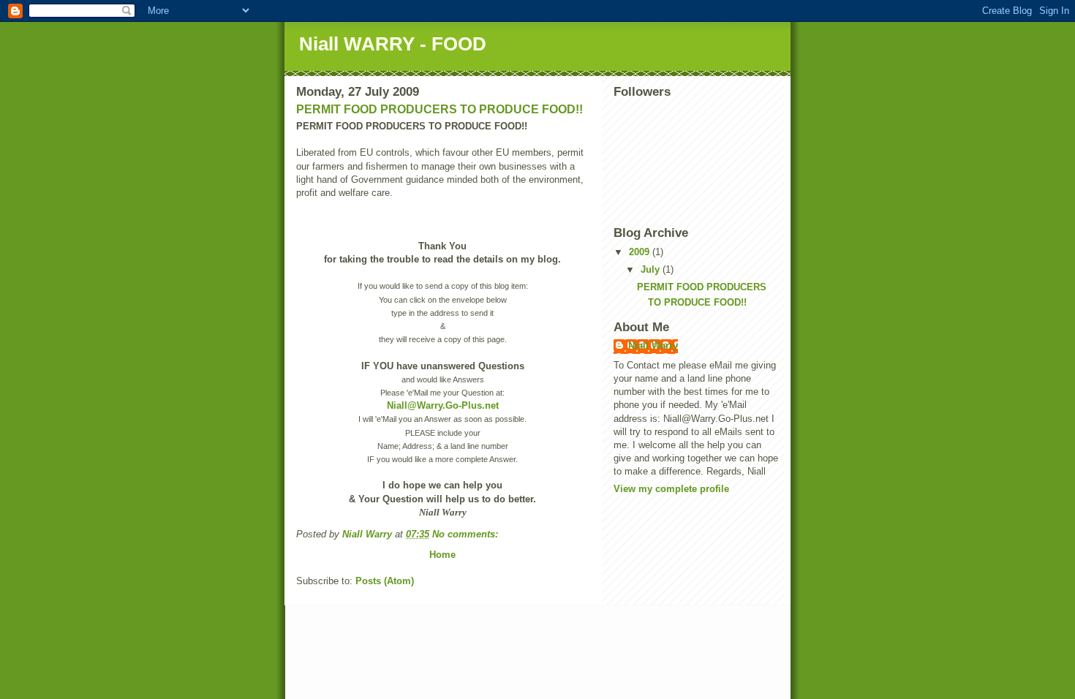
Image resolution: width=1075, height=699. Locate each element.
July (652, 269)
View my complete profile (671, 488)
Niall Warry (653, 345)
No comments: (466, 534)
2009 (640, 251)
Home (442, 554)
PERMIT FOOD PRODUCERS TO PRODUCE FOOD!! (439, 109)
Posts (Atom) (384, 580)
